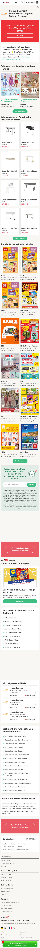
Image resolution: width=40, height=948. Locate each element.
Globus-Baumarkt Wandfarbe (15, 787)
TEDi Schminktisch (11, 644)
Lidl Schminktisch (11, 618)
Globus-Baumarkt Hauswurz (15, 744)
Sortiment (20, 846)
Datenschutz (5, 935)
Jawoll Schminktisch (12, 647)
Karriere (3, 866)
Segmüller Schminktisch (13, 625)
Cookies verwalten (26, 938)
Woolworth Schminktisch (14, 621)
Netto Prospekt (6, 891)
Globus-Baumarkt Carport (14, 751)
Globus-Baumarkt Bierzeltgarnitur (17, 740)
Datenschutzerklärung (28, 501)
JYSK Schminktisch (12, 640)
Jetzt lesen (20, 601)
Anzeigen (34, 7)
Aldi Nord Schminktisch (13, 629)
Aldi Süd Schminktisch (13, 633)
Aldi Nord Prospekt (7, 888)
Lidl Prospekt (5, 894)
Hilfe (2, 932)
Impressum (23, 932)
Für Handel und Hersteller (9, 863)
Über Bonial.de (5, 860)
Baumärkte (21, 844)
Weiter (31, 485)
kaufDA (5, 844)
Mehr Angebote (20, 238)
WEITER (20, 35)
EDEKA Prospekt (6, 874)
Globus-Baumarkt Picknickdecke (16, 766)
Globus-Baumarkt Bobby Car (15, 791)
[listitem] (10, 89)
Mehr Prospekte (20, 111)
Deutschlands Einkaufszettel (10, 902)
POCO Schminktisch (12, 636)
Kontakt (22, 935)
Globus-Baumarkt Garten (14, 747)
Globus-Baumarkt (8, 846)
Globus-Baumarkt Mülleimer (15, 762)
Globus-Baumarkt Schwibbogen (16, 779)
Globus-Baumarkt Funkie (14, 770)
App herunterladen (7, 908)
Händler (12, 844)
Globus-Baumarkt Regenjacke (15, 736)
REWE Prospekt (6, 880)
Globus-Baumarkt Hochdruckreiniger (18, 783)
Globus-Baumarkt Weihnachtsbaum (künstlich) (17, 774)
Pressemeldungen (7, 911)
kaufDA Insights (6, 905)
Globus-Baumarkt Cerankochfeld (17, 755)
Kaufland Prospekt (7, 877)
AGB (2, 938)
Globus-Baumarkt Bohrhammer (16, 758)
